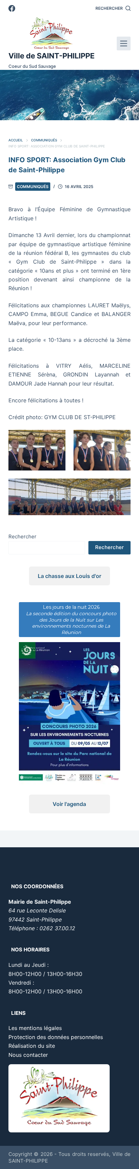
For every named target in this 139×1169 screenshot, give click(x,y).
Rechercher (22, 536)
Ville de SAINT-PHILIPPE (51, 55)
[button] (65, 115)
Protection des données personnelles (55, 1037)
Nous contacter (28, 1054)
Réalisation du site (31, 1045)
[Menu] (124, 43)
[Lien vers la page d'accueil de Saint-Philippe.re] (51, 33)
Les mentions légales (35, 1028)
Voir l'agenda (69, 804)
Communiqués (33, 186)
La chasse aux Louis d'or (69, 576)
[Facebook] (11, 8)
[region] (69, 95)
